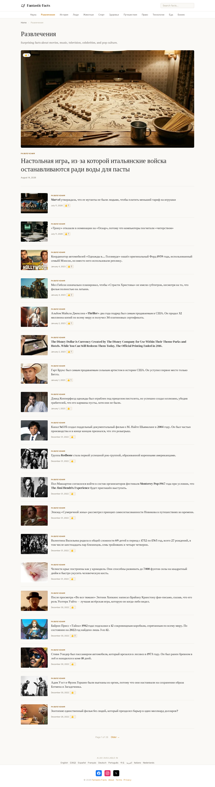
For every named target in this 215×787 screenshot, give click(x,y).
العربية (129, 762)
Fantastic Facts (99, 780)
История (64, 14)
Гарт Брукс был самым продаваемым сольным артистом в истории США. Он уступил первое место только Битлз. (119, 372)
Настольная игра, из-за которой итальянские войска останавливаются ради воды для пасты (93, 164)
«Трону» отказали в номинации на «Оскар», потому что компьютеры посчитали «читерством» (112, 228)
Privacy (127, 780)
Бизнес (181, 14)
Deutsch (102, 762)
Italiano (137, 762)
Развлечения (48, 14)
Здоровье (114, 14)
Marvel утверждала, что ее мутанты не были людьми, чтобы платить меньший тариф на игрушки (113, 200)
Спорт (101, 14)
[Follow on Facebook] (99, 773)
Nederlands (148, 762)
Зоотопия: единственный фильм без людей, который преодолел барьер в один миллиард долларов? (114, 711)
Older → (115, 737)
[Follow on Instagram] (107, 773)
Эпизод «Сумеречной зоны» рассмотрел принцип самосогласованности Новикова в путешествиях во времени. (122, 512)
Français (92, 762)
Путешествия (130, 14)
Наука (33, 14)
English (64, 762)
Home (24, 22)
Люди (76, 14)
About (111, 780)
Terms (119, 780)
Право (145, 14)
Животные (88, 14)
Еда (171, 14)
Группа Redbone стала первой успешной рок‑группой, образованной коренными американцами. (113, 455)
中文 (122, 762)
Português (113, 762)
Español (82, 762)
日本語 (73, 762)
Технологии (158, 14)
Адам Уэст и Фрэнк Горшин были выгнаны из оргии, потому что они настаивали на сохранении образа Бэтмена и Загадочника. (117, 684)
